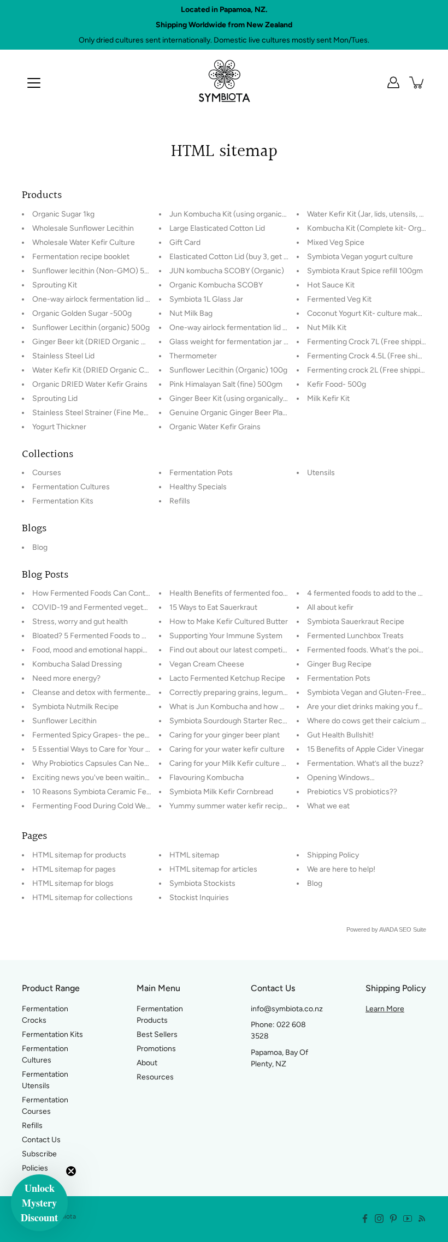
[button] (39, 1202)
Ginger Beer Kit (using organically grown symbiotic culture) (269, 398)
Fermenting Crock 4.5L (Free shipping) (373, 356)
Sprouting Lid (55, 398)
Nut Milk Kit (326, 327)
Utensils (321, 472)
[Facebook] (365, 1218)
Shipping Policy (333, 855)
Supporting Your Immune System (225, 635)
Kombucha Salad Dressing (77, 664)
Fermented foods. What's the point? (368, 650)
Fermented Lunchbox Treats (355, 635)
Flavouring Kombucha (206, 777)
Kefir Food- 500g (336, 384)
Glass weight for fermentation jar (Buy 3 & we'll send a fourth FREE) (283, 341)
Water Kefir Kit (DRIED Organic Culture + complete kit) (125, 370)
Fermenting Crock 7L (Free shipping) (370, 341)
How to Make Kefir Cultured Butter (228, 621)
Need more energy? (66, 678)
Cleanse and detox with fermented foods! (103, 692)
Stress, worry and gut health (80, 621)
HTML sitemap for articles (213, 869)
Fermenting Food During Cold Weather (98, 806)
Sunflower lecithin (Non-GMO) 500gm (98, 270)
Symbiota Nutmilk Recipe (75, 706)
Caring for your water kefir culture (227, 749)
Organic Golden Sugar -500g (82, 313)
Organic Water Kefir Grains (215, 426)
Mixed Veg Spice (335, 242)
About (147, 1062)
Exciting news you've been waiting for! (97, 777)
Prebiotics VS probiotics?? (352, 791)
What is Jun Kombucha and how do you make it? (251, 706)
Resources (155, 1077)
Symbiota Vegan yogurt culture (360, 256)
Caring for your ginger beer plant (224, 735)
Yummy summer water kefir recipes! (231, 806)
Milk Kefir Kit (328, 398)
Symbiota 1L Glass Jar (206, 299)
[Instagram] (379, 1218)
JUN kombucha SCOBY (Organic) (226, 270)
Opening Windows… (341, 777)
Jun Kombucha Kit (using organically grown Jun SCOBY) (265, 214)
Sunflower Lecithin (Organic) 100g (228, 370)
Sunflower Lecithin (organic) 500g (91, 327)
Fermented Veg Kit (339, 299)
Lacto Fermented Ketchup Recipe (227, 678)
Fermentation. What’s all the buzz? (365, 763)
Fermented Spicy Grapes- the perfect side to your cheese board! (143, 735)
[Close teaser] (71, 1171)
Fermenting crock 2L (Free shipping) (369, 370)
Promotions (156, 1048)
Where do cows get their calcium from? (374, 720)
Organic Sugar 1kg (63, 214)
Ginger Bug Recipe (339, 664)
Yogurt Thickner (59, 426)
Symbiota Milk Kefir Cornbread (221, 791)
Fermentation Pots (201, 472)
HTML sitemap (194, 855)
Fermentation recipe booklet (80, 256)
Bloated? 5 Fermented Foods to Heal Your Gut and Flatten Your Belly (148, 635)
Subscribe (39, 1154)
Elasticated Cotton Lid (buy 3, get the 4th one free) (255, 256)
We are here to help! (341, 869)
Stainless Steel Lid (63, 356)
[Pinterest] (393, 1218)
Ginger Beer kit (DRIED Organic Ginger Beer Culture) (122, 341)
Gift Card (185, 242)
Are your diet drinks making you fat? (367, 706)
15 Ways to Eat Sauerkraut (213, 607)
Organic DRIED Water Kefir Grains (90, 384)
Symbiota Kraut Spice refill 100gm (365, 270)
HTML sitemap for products (79, 855)
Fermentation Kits (62, 501)
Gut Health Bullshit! (340, 735)
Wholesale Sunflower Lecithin (83, 228)
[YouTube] (407, 1218)
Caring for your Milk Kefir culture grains (235, 763)
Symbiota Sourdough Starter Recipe (231, 720)
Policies (35, 1168)
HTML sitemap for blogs (73, 883)
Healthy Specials (198, 486)
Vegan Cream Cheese (206, 664)
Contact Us (41, 1139)
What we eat (328, 806)
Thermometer (193, 356)
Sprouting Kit (54, 285)
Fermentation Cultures (71, 486)
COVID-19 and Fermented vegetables (96, 607)
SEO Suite (412, 929)
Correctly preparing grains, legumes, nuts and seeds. (258, 692)
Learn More (385, 1008)
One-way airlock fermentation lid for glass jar (245, 327)
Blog (40, 547)
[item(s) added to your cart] (417, 82)
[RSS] (421, 1218)
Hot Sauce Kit (331, 285)
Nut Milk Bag (191, 313)
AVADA (388, 929)
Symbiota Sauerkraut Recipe (355, 621)
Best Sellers (157, 1034)
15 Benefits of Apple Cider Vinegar (365, 749)
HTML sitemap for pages (74, 869)
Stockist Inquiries (199, 897)
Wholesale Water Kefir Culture (83, 242)
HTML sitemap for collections (82, 897)
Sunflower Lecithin (64, 720)
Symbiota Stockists (202, 883)
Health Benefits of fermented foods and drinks (248, 593)
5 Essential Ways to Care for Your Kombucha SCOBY (121, 749)
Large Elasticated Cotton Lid (217, 228)
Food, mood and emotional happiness (95, 650)
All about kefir (330, 607)
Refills (179, 501)
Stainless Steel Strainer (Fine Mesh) (93, 412)
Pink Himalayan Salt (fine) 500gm (225, 384)
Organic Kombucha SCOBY (216, 285)
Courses (46, 472)
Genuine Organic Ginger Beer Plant (229, 412)
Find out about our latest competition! (233, 650)
